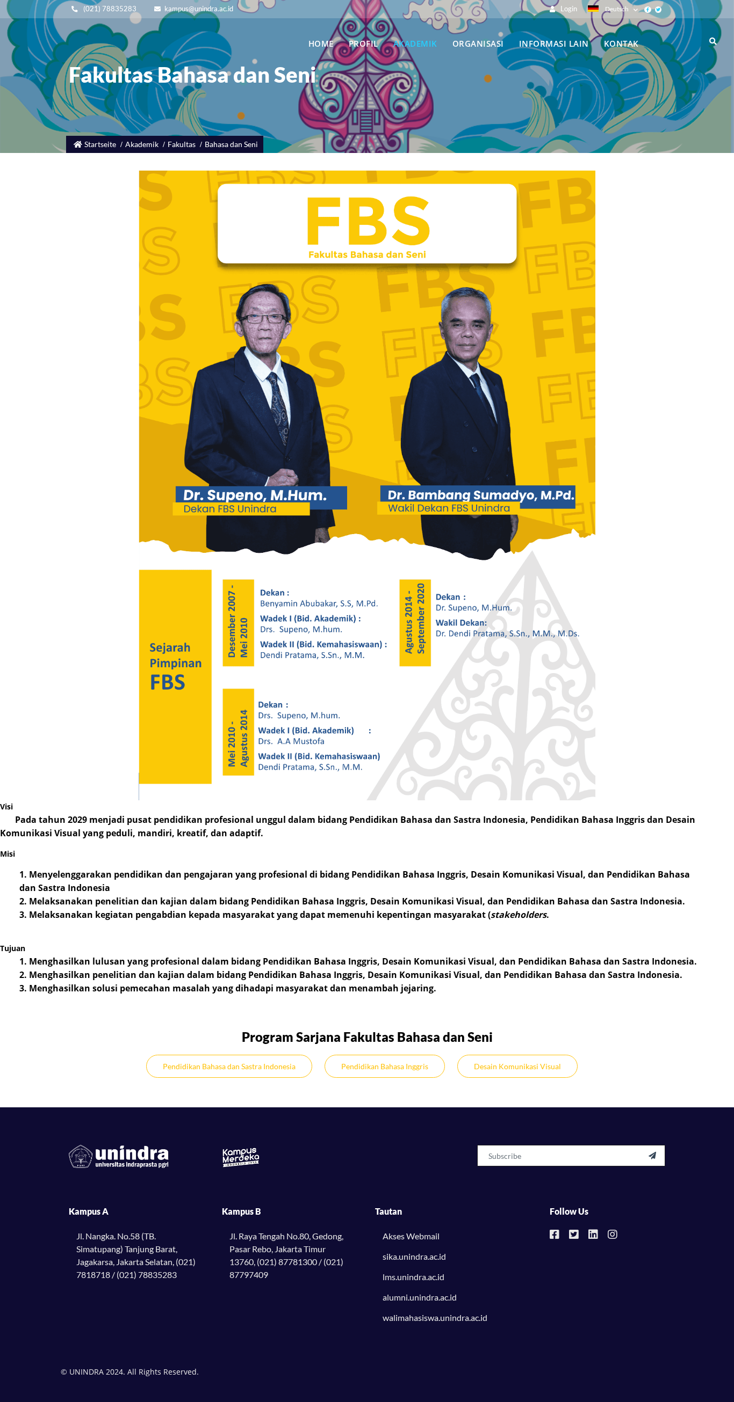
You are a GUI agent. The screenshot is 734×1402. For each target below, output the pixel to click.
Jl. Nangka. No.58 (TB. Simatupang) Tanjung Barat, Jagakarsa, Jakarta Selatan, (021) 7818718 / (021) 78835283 (136, 1255)
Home (321, 43)
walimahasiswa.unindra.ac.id (435, 1317)
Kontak (621, 43)
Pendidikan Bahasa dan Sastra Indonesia (229, 1066)
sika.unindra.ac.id (414, 1256)
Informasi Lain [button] (554, 43)
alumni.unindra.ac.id (420, 1297)
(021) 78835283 (109, 9)
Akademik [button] (415, 43)
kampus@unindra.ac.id (198, 9)
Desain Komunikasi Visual (517, 1066)
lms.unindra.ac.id (413, 1277)
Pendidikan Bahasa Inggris (384, 1066)
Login (568, 9)
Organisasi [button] (478, 43)
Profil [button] (363, 43)
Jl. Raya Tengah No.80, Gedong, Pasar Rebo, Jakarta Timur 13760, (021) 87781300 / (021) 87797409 (286, 1255)
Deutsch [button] (617, 9)
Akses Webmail (411, 1236)
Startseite (100, 144)
